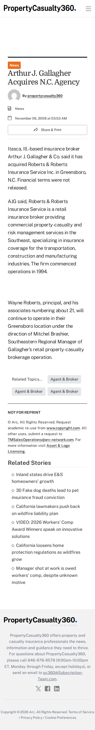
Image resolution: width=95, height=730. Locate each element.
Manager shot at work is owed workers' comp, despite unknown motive (44, 575)
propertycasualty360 (45, 96)
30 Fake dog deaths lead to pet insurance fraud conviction (45, 494)
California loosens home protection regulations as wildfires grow (46, 552)
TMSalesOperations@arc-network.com (41, 440)
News (14, 65)
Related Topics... (27, 379)
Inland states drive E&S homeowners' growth (37, 478)
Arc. (32, 712)
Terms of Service (81, 712)
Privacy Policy (31, 718)
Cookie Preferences (60, 718)
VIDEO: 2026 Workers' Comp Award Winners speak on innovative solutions (47, 529)
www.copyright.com (63, 428)
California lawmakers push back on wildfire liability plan (46, 510)
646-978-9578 (41, 660)
